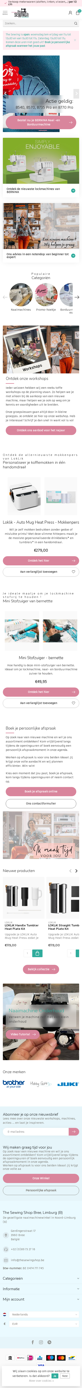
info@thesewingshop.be (27, 1260)
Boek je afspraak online (41, 791)
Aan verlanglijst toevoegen (38, 571)
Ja (55, 1376)
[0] (77, 12)
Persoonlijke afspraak (41, 1190)
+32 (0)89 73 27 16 (23, 1249)
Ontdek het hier (38, 560)
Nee (65, 1376)
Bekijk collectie (38, 969)
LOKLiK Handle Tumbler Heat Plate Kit (22, 927)
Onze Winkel (41, 1178)
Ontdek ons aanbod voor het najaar (41, 430)
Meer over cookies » (41, 1380)
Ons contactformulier (41, 803)
